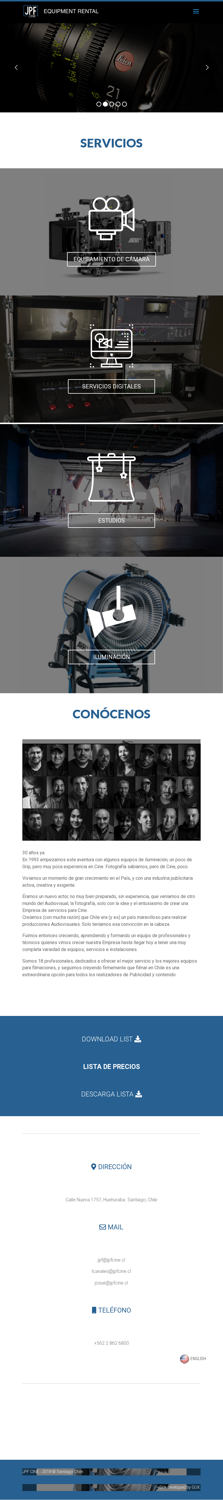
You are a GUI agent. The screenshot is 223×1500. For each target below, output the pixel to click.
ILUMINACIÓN (111, 657)
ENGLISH (198, 1358)
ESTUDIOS (111, 520)
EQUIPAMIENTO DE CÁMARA (111, 259)
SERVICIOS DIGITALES (111, 386)
